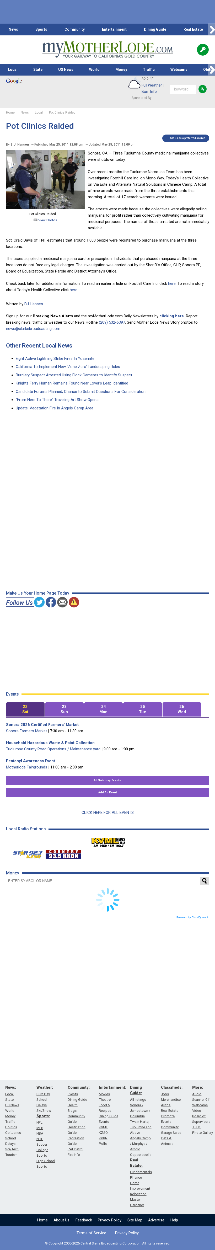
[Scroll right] (211, 29)
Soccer (41, 1144)
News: (10, 1087)
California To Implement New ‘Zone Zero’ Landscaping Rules (68, 366)
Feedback (84, 1220)
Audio (196, 1094)
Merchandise (171, 1100)
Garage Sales (171, 1133)
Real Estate (193, 29)
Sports (41, 29)
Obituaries (13, 1133)
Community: (79, 1087)
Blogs (72, 1111)
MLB (39, 1128)
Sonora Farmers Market (26, 731)
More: (197, 1087)
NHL (39, 1139)
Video (196, 1111)
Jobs (165, 1094)
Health (73, 1105)
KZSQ (103, 1133)
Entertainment (114, 29)
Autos (165, 1105)
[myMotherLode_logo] (107, 49)
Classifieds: (171, 1087)
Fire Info (74, 1155)
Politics (11, 1127)
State (37, 69)
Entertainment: (112, 1087)
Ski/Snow (43, 1111)
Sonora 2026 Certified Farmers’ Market (42, 724)
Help (174, 1220)
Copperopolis (140, 1155)
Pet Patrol (75, 1149)
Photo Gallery (202, 1133)
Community (74, 29)
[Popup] (203, 50)
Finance (136, 1177)
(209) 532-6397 (112, 322)
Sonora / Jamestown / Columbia (140, 1110)
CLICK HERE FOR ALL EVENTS (108, 812)
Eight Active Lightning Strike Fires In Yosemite (55, 358)
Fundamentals (141, 1172)
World (94, 69)
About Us (61, 1220)
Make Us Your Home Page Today (37, 593)
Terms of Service (91, 1233)
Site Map (134, 1220)
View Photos (47, 220)
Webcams (178, 69)
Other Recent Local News (39, 345)
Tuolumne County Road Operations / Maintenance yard (53, 749)
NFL (39, 1122)
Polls (103, 1144)
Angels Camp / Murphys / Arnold (140, 1143)
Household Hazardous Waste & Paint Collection (50, 742)
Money (121, 69)
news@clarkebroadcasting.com (33, 328)
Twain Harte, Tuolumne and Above (141, 1127)
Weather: (44, 1087)
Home (42, 1220)
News (13, 29)
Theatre (105, 1100)
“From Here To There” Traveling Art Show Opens (57, 399)
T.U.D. (196, 1127)
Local (13, 69)
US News (65, 69)
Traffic (149, 69)
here (172, 283)
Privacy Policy (109, 1220)
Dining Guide (155, 29)
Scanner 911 (201, 1100)
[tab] (25, 709)
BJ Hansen (33, 304)
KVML (103, 1127)
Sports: (43, 1116)
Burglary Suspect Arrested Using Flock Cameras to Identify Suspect (74, 375)
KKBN (103, 1138)
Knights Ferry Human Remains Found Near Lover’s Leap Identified (72, 383)
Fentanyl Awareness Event (30, 760)
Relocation (138, 1194)
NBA (39, 1133)
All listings (138, 1100)
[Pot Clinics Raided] (45, 207)
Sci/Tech (12, 1149)
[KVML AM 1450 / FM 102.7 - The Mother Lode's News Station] (109, 841)
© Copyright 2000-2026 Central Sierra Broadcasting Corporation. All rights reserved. (107, 1243)
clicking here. (172, 316)
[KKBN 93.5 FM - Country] (63, 853)
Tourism (11, 1155)
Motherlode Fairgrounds (26, 767)
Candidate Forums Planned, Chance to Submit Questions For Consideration (81, 391)
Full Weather (152, 85)
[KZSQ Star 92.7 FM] (25, 853)
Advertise (156, 1220)
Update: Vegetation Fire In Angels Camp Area (54, 408)
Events (73, 1094)
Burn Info (149, 91)
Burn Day (43, 1094)
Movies (104, 1094)
